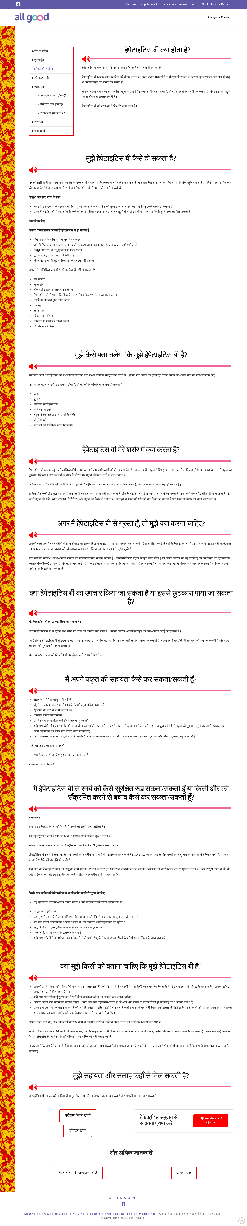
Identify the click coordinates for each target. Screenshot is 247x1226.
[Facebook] (18, 4)
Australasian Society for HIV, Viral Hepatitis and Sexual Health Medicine (89, 1214)
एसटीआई (39, 87)
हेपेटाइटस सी (41, 78)
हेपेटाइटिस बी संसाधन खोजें (77, 1172)
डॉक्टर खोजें (77, 1130)
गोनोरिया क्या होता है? (51, 104)
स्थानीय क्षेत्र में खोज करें (213, 1120)
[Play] (85, 59)
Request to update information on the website (160, 4)
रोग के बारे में (41, 51)
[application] (157, 59)
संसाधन (38, 122)
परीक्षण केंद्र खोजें (78, 1115)
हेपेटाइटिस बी (43, 69)
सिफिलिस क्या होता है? (52, 113)
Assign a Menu (218, 17)
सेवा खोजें (39, 131)
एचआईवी (39, 60)
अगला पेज (184, 1172)
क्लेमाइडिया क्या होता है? (53, 95)
